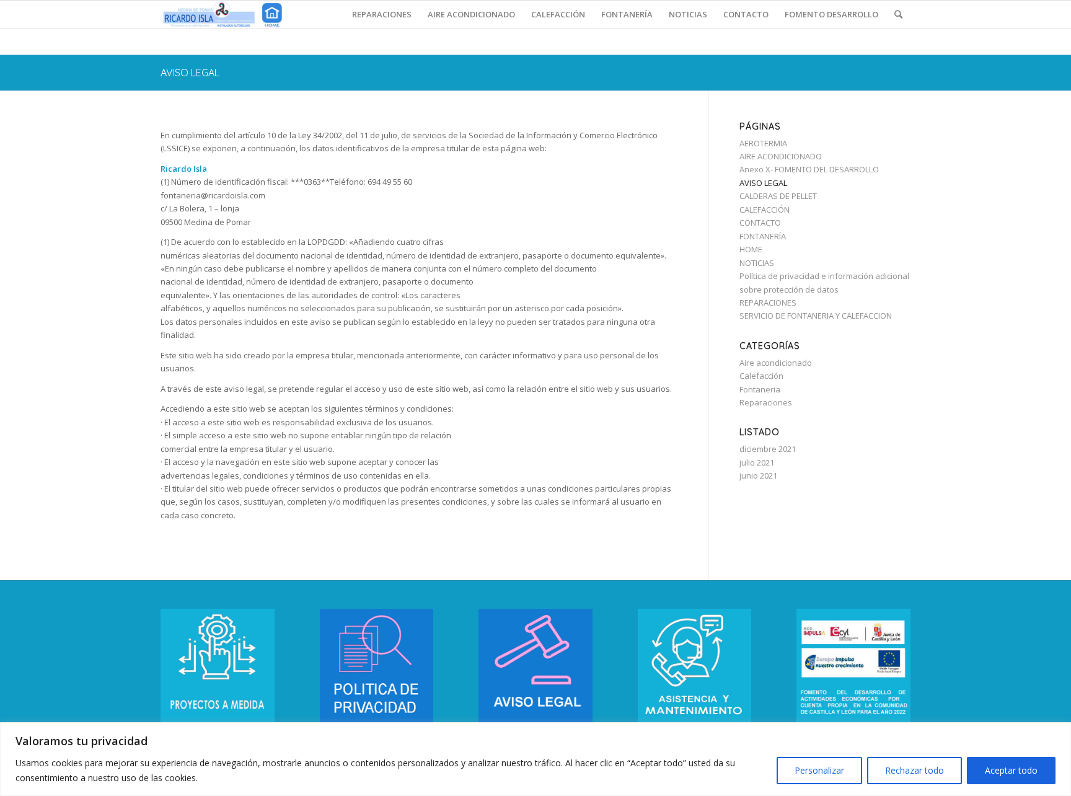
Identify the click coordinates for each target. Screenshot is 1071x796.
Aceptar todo (1011, 770)
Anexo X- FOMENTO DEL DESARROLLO (809, 169)
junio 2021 (758, 475)
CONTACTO (760, 222)
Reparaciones (765, 402)
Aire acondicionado (775, 362)
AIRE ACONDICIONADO (780, 156)
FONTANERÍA (762, 236)
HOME (750, 249)
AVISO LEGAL (190, 72)
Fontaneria (759, 389)
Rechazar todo (914, 770)
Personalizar (819, 770)
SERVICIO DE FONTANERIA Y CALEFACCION (815, 315)
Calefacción (761, 375)
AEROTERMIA (763, 143)
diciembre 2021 (767, 448)
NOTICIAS (756, 262)
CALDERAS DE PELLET (778, 195)
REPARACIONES (767, 302)
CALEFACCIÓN (764, 209)
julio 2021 (756, 462)
